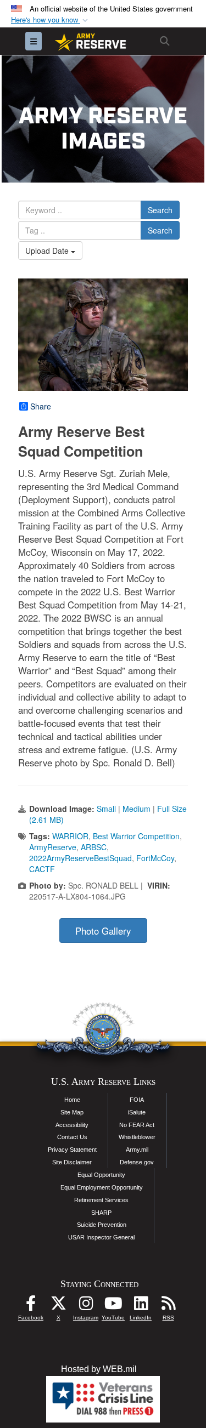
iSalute (137, 1112)
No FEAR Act (136, 1125)
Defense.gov (137, 1162)
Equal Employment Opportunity (101, 1187)
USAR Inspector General (101, 1237)
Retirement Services (101, 1200)
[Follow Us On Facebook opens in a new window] (30, 1306)
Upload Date (48, 250)
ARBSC (94, 846)
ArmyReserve (52, 846)
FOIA (137, 1099)
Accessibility (71, 1125)
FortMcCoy (155, 857)
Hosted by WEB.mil (99, 1369)
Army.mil (137, 1149)
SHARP (101, 1212)
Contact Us (72, 1137)
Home (72, 1099)
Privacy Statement (72, 1149)
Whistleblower (137, 1137)
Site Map (71, 1112)
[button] (50, 20)
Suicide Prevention (101, 1224)
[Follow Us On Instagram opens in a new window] (85, 1306)
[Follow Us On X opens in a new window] (58, 1306)
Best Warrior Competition (136, 835)
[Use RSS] (168, 1306)
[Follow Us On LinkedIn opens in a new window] (140, 1306)
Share (40, 406)
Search (160, 209)
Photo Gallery (103, 930)
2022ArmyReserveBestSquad (80, 857)
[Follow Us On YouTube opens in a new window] (113, 1306)
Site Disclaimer (72, 1162)
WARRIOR (70, 835)
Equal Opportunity (101, 1174)
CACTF (42, 868)
